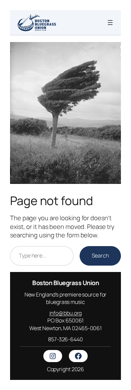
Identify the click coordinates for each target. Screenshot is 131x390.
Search (100, 255)
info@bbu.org (65, 313)
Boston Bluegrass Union (65, 283)
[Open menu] (110, 22)
